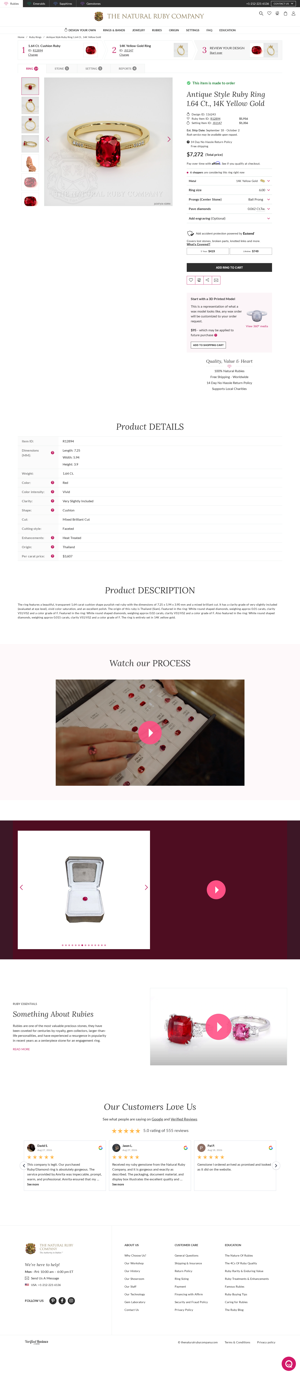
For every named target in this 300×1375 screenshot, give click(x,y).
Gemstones (94, 3)
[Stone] (90, 50)
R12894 (38, 50)
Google (157, 1119)
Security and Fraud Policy (191, 1302)
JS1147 (128, 50)
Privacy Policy (184, 1309)
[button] (169, 139)
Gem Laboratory (134, 1302)
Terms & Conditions (237, 1342)
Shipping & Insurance (188, 1263)
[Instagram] (71, 1301)
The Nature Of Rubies (239, 1255)
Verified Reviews (184, 1119)
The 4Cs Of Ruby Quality (241, 1263)
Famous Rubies (234, 1286)
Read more (21, 1049)
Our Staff (130, 1286)
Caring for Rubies (236, 1302)
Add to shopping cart (208, 345)
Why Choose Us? (135, 1255)
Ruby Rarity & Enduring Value (244, 1271)
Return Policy (183, 1271)
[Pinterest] (52, 1301)
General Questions (186, 1255)
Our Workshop (134, 1263)
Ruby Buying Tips (236, 1294)
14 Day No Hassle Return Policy (211, 142)
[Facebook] (62, 1301)
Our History (132, 1271)
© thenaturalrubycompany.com (198, 1342)
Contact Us (131, 1309)
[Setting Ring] (181, 50)
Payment (180, 1286)
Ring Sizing (182, 1278)
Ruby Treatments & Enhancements (247, 1278)
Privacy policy (266, 1342)
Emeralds (39, 3)
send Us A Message (45, 1278)
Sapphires (66, 3)
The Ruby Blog (234, 1309)
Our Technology (134, 1294)
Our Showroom (134, 1278)
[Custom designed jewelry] (263, 50)
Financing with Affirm (189, 1294)
